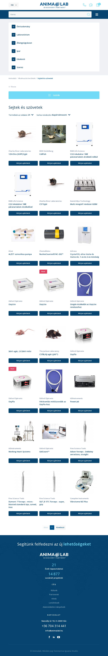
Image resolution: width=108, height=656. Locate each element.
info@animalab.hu (54, 630)
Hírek (54, 598)
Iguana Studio (71, 651)
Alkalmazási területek (26, 78)
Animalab (12, 78)
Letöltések (54, 602)
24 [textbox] (29, 115)
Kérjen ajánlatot (23, 163)
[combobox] (30, 115)
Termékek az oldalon (18, 115)
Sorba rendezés (44, 115)
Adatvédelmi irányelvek (54, 607)
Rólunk (54, 590)
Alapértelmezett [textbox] (59, 115)
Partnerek (54, 594)
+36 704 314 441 (54, 626)
